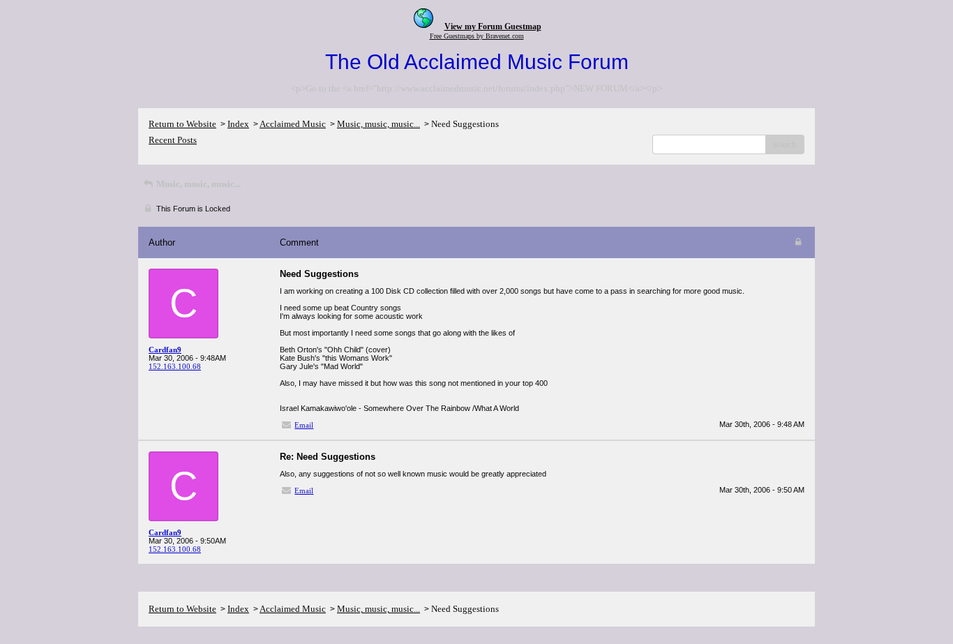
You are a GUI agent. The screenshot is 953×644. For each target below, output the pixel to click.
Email (303, 425)
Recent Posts (173, 140)
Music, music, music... (378, 124)
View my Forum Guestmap (492, 26)
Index (238, 124)
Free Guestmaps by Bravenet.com (477, 36)
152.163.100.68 (175, 366)
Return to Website (182, 124)
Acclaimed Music (293, 124)
